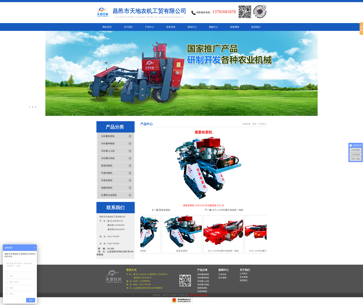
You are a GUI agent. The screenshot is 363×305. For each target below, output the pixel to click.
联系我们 (255, 27)
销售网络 (234, 27)
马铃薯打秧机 (108, 158)
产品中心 (149, 27)
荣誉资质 (170, 27)
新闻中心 (192, 27)
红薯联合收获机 (109, 195)
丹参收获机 (106, 180)
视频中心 (213, 27)
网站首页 (107, 27)
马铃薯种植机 (108, 143)
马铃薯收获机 (108, 136)
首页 (254, 124)
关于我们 (128, 27)
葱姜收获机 (106, 165)
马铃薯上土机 (108, 151)
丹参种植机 (106, 173)
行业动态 (222, 274)
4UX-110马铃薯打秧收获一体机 (227, 210)
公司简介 (244, 274)
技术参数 (222, 278)
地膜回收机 (106, 187)
